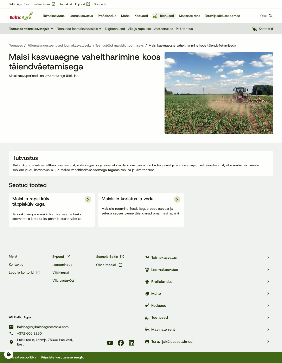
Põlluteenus (184, 29)
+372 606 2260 (29, 333)
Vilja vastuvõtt (63, 280)
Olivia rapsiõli (109, 264)
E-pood (83, 4)
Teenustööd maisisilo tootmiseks (119, 45)
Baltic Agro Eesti (19, 4)
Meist (13, 256)
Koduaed (141, 16)
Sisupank (100, 4)
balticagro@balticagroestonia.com (43, 327)
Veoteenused (163, 29)
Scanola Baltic (110, 256)
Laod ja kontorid (24, 272)
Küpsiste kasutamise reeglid (62, 357)
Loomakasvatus (81, 16)
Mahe (125, 16)
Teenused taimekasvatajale (31, 28)
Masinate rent (189, 16)
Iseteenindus (45, 4)
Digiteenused (115, 29)
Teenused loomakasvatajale (80, 28)
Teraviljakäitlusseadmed (222, 16)
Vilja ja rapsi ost (139, 29)
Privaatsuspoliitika (22, 357)
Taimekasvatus (54, 16)
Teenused (167, 16)
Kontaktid (65, 4)
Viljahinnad (60, 272)
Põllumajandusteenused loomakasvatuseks (59, 45)
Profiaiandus (107, 16)
